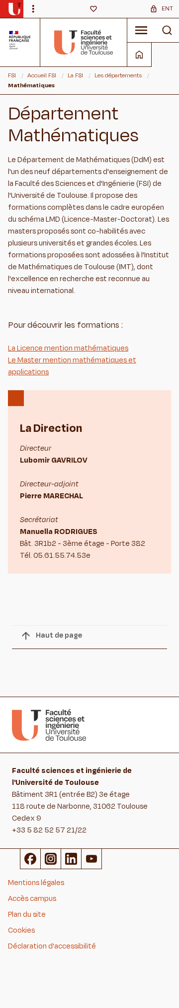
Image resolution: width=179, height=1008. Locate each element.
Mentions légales (36, 883)
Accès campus (32, 898)
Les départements (118, 75)
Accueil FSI (41, 75)
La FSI (75, 75)
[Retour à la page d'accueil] (83, 42)
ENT (167, 8)
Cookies (21, 930)
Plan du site (27, 914)
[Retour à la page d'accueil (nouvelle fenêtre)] (14, 9)
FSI (12, 75)
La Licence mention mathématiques (68, 348)
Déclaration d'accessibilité (52, 946)
